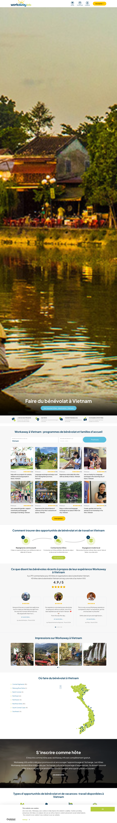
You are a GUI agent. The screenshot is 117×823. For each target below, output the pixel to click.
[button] (55, 627)
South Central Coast (18, 707)
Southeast (15, 711)
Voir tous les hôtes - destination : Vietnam (59, 408)
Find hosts (95, 440)
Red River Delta (17, 704)
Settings (24, 819)
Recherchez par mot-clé (66, 438)
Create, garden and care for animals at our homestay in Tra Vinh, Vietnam (93, 510)
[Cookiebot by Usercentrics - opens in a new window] (11, 819)
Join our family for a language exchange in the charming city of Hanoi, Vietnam (94, 476)
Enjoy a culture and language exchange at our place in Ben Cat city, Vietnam (70, 510)
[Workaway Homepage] (21, 3)
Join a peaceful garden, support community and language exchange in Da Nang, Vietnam (21, 510)
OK (103, 809)
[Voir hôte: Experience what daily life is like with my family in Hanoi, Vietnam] (71, 458)
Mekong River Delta (18, 688)
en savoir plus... (25, 617)
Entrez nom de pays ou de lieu (19, 438)
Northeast (15, 696)
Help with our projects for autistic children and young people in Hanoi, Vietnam (21, 476)
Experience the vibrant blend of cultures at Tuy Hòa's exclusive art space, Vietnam (45, 510)
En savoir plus (58, 558)
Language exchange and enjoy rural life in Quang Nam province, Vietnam (46, 476)
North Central (16, 692)
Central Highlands (18, 684)
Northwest (15, 700)
